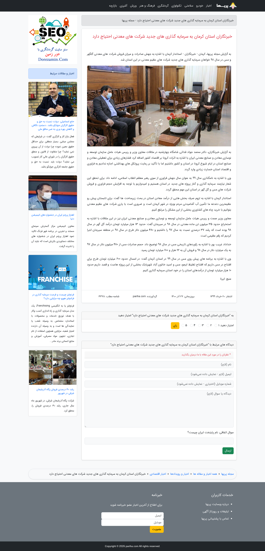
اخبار (208, 5)
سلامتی (188, 5)
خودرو (199, 5)
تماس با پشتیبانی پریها (215, 518)
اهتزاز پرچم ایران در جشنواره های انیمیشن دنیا (52, 217)
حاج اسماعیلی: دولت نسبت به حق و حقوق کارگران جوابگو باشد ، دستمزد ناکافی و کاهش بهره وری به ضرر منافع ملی (53, 125)
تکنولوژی (176, 5)
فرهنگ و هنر (147, 5)
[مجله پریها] (226, 5)
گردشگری (163, 5)
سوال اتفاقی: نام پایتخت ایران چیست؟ (210, 432)
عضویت (156, 529)
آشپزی (123, 5)
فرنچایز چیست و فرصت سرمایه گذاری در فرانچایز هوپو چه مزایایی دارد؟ (53, 296)
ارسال (228, 450)
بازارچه (113, 5)
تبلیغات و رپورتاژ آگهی (216, 511)
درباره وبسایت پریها (217, 504)
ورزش (133, 5)
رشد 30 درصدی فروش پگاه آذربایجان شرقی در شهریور (55, 391)
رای (175, 325)
